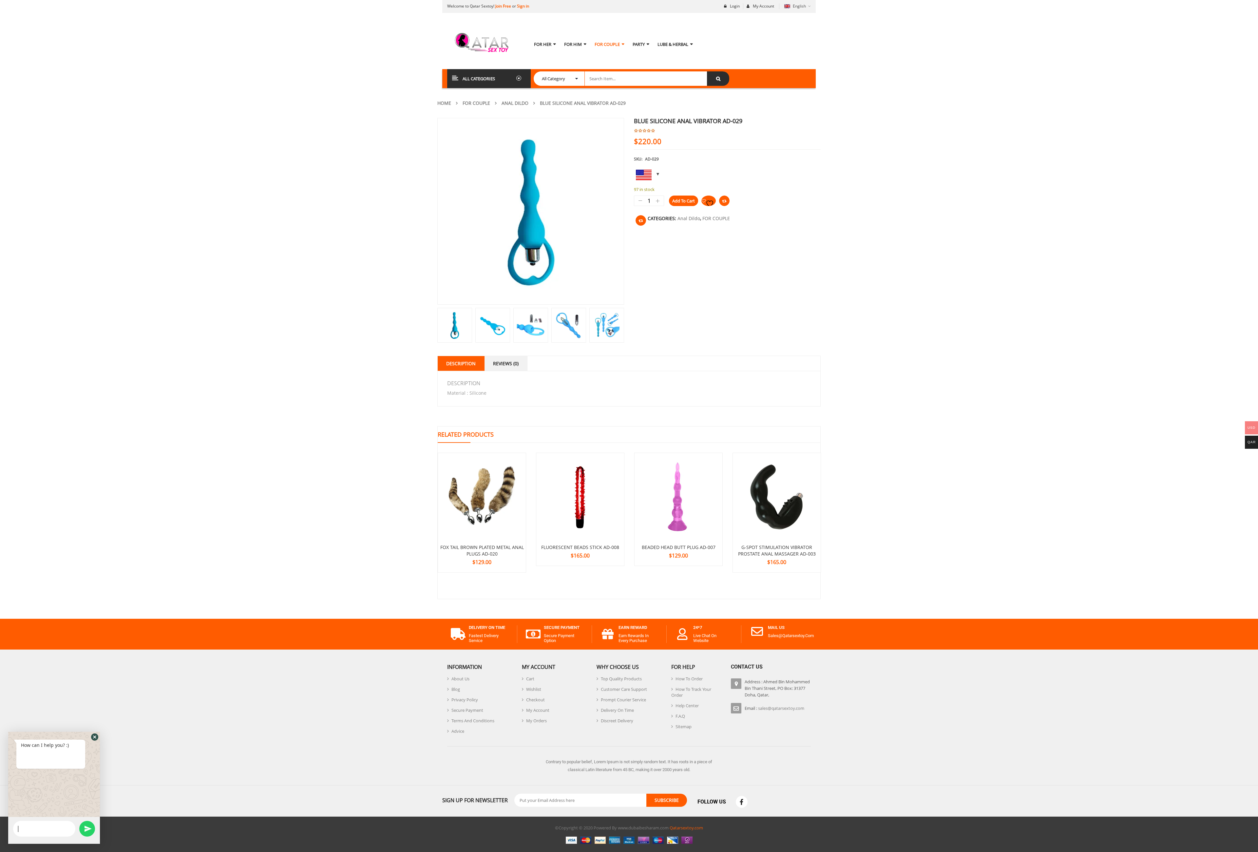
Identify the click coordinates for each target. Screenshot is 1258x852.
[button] (94, 737)
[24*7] (682, 634)
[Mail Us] (757, 631)
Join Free (503, 6)
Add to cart (683, 201)
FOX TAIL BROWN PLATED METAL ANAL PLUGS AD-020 (482, 550)
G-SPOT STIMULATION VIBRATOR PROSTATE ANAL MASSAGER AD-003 (777, 550)
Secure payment (562, 627)
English (799, 6)
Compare (724, 201)
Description (461, 363)
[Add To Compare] (641, 220)
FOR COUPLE (476, 103)
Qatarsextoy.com (686, 828)
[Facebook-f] (742, 802)
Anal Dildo (515, 103)
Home (444, 103)
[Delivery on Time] (458, 634)
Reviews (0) (506, 363)
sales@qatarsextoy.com (781, 708)
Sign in (523, 6)
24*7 (697, 627)
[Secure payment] (533, 634)
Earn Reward (633, 627)
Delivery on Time (487, 627)
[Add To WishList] (708, 201)
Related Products (466, 434)
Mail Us (776, 627)
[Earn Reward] (608, 634)
